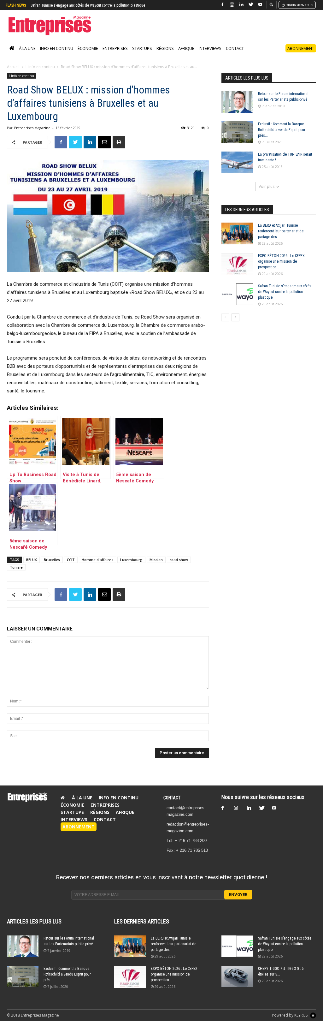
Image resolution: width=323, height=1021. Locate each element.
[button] (271, 4)
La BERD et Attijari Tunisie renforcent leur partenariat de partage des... (280, 238)
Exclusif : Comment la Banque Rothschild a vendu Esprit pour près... (281, 136)
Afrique (186, 55)
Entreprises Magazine (32, 134)
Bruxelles (52, 566)
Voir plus (266, 193)
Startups (142, 55)
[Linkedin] (241, 5)
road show (179, 566)
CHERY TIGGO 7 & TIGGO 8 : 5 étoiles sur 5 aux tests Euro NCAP (79, 5)
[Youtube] (260, 5)
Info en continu (56, 55)
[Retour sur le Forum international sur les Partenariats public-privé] (237, 108)
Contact (235, 55)
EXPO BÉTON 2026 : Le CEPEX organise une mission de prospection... (281, 268)
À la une (27, 55)
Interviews (210, 55)
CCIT (71, 566)
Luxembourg (131, 566)
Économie (88, 55)
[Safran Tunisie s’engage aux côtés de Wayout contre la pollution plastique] (237, 301)
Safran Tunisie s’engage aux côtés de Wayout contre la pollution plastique (284, 298)
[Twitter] (250, 5)
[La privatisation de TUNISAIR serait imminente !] (237, 169)
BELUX (31, 566)
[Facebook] (222, 5)
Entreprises (115, 55)
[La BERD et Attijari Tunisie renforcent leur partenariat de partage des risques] (237, 240)
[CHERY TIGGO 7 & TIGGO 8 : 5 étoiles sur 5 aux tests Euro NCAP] (237, 983)
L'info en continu (40, 73)
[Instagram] (232, 5)
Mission (156, 566)
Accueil (13, 73)
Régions (165, 55)
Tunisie (16, 573)
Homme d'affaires (97, 566)
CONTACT (171, 804)
